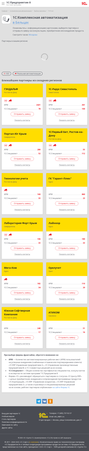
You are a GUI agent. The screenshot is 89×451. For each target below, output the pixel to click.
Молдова (33, 34)
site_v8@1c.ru (59, 416)
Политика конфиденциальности (14, 422)
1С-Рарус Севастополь (63, 89)
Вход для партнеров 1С (11, 413)
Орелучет (55, 267)
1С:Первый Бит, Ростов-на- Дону (66, 133)
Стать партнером (9, 419)
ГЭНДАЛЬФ (11, 89)
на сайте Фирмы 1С (61, 387)
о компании (33, 442)
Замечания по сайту (10, 425)
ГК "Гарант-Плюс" (60, 178)
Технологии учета (16, 178)
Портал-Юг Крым (15, 133)
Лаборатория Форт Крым (20, 223)
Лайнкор (54, 223)
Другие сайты (7, 428)
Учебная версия (8, 416)
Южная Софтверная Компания (17, 312)
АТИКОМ (54, 312)
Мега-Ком (10, 267)
